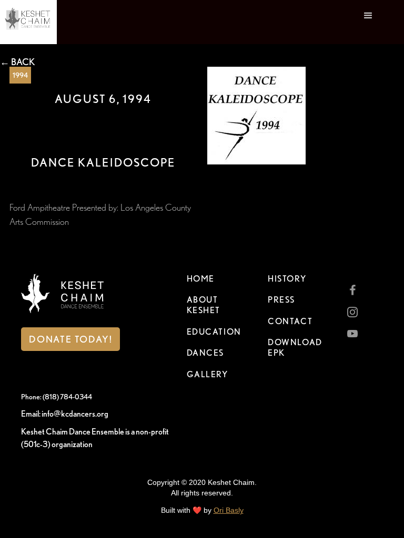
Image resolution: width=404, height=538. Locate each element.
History (287, 279)
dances (206, 353)
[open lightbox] (256, 115)
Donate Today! (70, 339)
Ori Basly (229, 510)
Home (201, 279)
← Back (17, 62)
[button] (368, 22)
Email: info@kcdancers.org (64, 414)
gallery (207, 374)
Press (281, 300)
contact (290, 321)
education (214, 332)
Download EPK (295, 347)
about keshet (204, 305)
